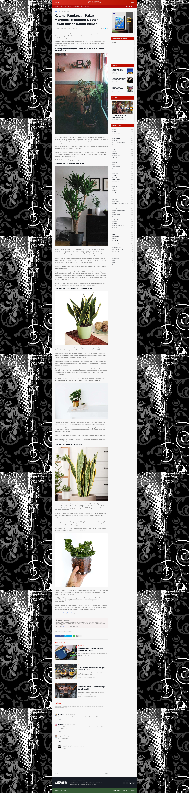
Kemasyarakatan (122, 236)
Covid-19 (122, 192)
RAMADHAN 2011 (122, 251)
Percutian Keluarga (122, 247)
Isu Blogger (122, 223)
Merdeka (122, 238)
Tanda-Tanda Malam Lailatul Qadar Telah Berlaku (117, 70)
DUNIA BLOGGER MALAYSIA (122, 142)
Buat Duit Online (122, 147)
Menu (57, 2)
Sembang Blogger (122, 138)
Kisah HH (122, 245)
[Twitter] (105, 28)
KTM (122, 256)
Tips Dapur (76, 6)
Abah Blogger (122, 254)
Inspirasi (122, 212)
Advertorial (122, 158)
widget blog (122, 219)
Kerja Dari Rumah (122, 155)
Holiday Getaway (122, 179)
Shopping (122, 151)
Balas (60, 719)
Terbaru (57, 773)
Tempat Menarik (122, 149)
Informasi (122, 199)
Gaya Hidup (63, 6)
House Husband (122, 136)
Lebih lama (105, 773)
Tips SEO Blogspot (122, 166)
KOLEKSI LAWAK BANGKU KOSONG (122, 203)
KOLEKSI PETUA (122, 232)
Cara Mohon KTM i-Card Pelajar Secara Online (91, 668)
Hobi (81, 6)
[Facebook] (103, 28)
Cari (132, 2)
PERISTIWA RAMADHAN (122, 249)
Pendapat (122, 221)
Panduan (70, 631)
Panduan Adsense (122, 214)
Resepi (69, 6)
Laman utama (58, 11)
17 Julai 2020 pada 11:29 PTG (78, 746)
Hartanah (122, 177)
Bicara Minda (122, 184)
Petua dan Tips (122, 240)
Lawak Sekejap (122, 201)
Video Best (122, 190)
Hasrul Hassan (66, 746)
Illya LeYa (61, 714)
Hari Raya (122, 168)
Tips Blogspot (122, 171)
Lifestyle (64, 631)
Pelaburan (122, 186)
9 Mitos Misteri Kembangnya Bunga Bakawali (117, 88)
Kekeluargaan (65, 11)
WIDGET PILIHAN (122, 182)
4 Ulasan (74, 28)
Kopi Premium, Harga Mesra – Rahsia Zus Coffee (90, 649)
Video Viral (122, 265)
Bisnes (122, 260)
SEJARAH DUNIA (122, 227)
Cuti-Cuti (87, 6)
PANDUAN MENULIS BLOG (122, 134)
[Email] (107, 28)
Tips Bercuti (122, 160)
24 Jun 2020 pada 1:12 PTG (70, 724)
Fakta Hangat (122, 140)
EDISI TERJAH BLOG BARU (122, 208)
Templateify (63, 790)
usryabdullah (62, 736)
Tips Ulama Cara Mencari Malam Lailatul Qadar (119, 78)
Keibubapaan (122, 173)
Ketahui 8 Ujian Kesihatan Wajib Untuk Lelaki (91, 688)
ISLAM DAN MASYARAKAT (122, 225)
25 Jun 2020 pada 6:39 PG (72, 736)
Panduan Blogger (122, 243)
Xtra (122, 217)
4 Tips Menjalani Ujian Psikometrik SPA (119, 116)
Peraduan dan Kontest (122, 230)
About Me (125, 790)
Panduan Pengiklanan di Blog (122, 210)
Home (56, 6)
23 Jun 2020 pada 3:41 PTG (70, 714)
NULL (122, 234)
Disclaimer (63, 626)
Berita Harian (70, 613)
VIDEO (122, 188)
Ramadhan (122, 162)
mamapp (61, 724)
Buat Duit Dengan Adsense (122, 197)
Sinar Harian (63, 613)
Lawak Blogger (122, 206)
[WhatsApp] (74, 636)
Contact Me (132, 790)
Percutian (122, 153)
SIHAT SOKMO (122, 258)
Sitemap (119, 790)
